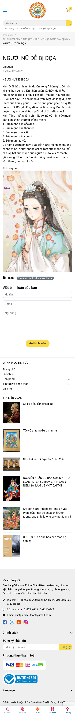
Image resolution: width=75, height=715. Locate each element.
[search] (69, 23)
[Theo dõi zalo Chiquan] (12, 622)
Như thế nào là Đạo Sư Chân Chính (44, 459)
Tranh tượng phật (11, 28)
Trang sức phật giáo (47, 28)
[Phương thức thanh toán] (24, 664)
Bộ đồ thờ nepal (28, 28)
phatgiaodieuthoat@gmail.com (33, 615)
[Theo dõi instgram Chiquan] (26, 622)
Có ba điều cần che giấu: (38, 403)
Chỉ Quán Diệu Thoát (38, 702)
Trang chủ (9, 369)
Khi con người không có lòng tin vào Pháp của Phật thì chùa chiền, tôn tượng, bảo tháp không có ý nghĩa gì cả (47, 512)
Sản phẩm (9, 379)
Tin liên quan (12, 397)
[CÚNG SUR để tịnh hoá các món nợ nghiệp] (11, 546)
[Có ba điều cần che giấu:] (11, 412)
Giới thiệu (8, 374)
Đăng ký (66, 647)
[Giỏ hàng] (68, 10)
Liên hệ (7, 388)
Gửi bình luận (37, 343)
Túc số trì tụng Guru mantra (40, 430)
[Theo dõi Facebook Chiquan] (5, 622)
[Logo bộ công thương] (20, 678)
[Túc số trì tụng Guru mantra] (11, 440)
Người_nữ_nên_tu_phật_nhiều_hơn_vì (35, 278)
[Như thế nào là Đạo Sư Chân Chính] (11, 464)
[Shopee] (19, 622)
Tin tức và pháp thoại (16, 384)
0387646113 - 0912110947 (39, 609)
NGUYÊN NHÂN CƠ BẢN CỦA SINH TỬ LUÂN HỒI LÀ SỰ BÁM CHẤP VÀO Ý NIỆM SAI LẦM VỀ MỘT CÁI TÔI (46, 481)
